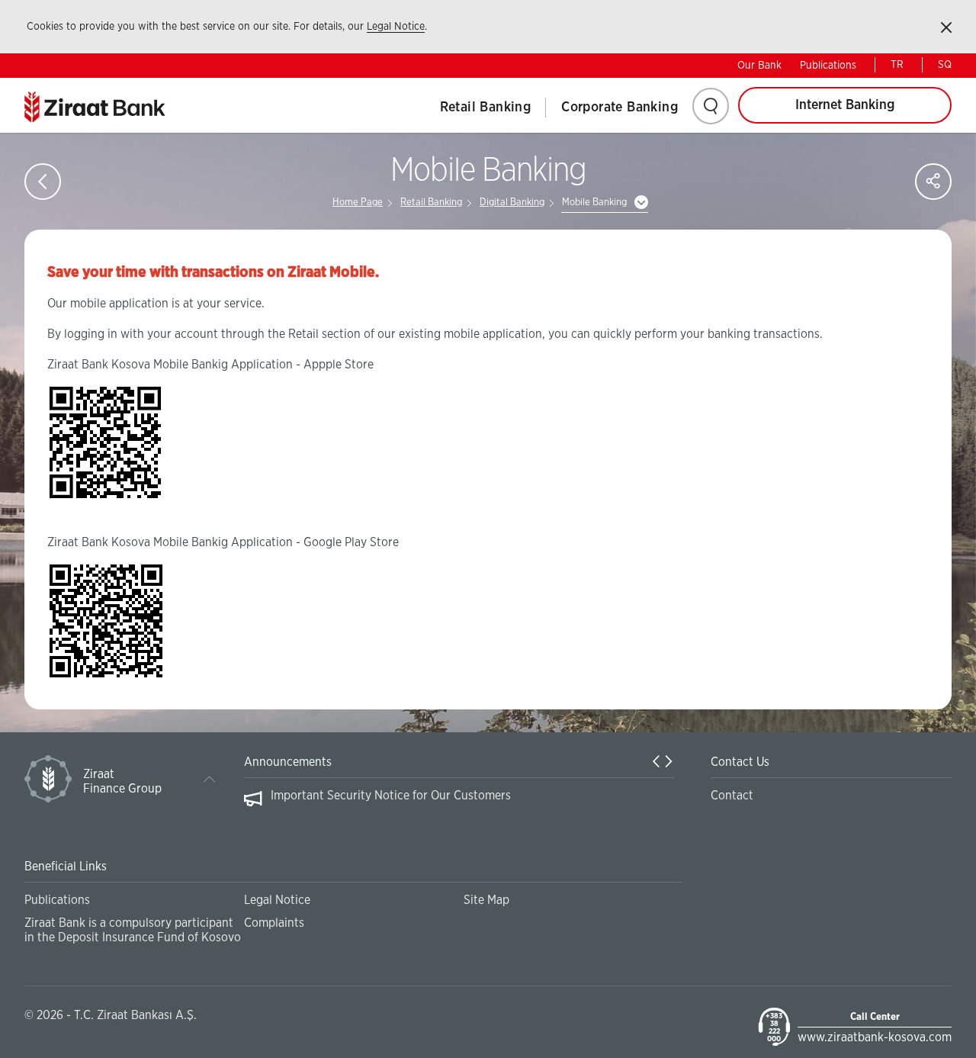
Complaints (274, 923)
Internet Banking (844, 105)
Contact (732, 795)
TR (897, 64)
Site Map (486, 900)
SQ (945, 64)
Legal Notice (396, 26)
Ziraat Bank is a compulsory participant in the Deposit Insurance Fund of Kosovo (132, 930)
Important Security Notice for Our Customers (391, 795)
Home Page (357, 202)
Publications (828, 65)
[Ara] (710, 106)
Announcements (288, 762)
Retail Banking (485, 107)
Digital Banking (512, 202)
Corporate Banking (619, 107)
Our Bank (759, 65)
